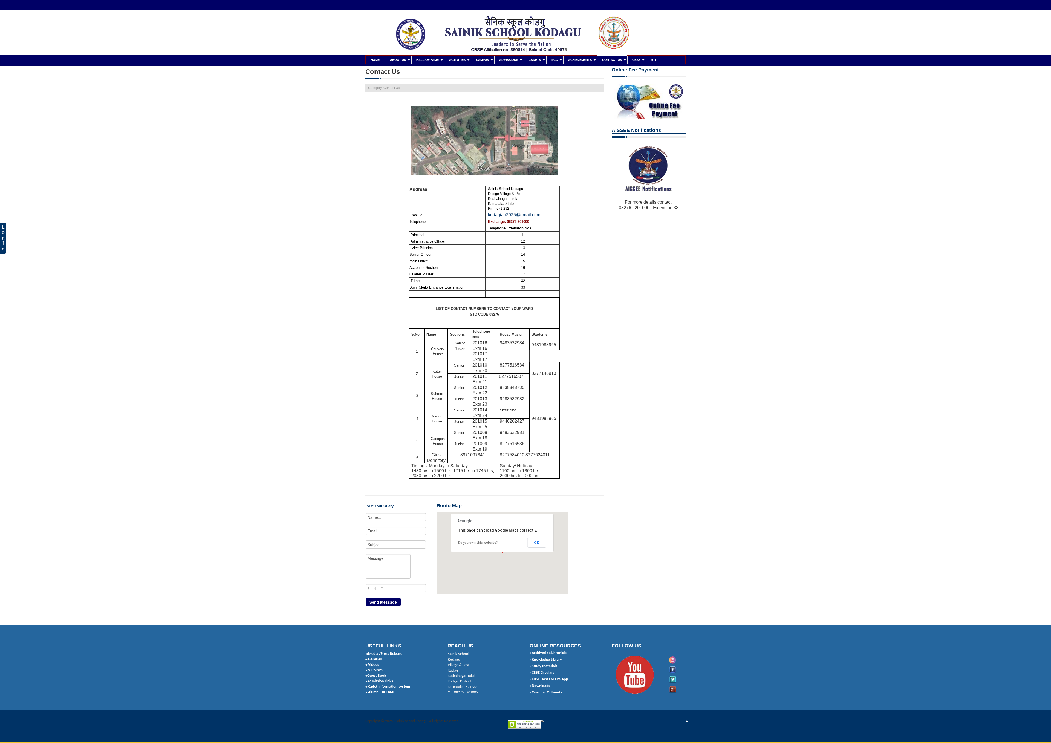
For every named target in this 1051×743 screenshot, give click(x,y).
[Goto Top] (687, 721)
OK (536, 542)
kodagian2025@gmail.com (514, 214)
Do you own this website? (478, 543)
